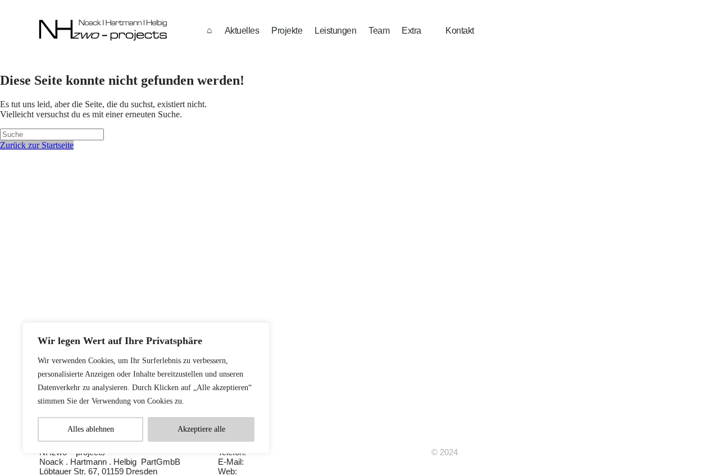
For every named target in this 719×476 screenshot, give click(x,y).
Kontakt (459, 30)
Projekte (286, 30)
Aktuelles (242, 30)
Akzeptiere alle (201, 429)
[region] (146, 388)
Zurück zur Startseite (37, 145)
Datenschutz (374, 452)
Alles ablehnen (90, 429)
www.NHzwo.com (272, 471)
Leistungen (335, 30)
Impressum (372, 461)
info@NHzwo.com (279, 461)
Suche (363, 471)
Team (378, 30)
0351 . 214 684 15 (279, 452)
